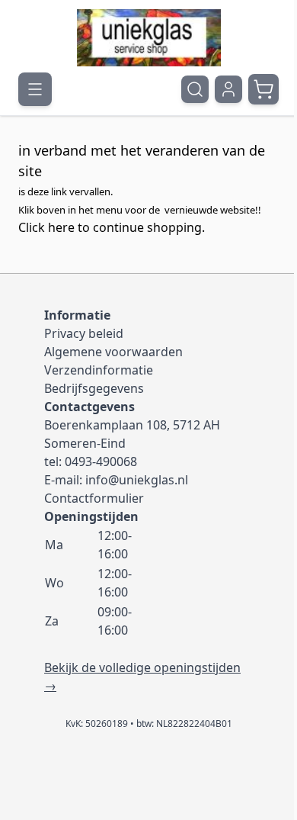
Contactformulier (94, 498)
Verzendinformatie (98, 370)
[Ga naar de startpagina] (148, 37)
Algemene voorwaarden (113, 351)
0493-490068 (101, 461)
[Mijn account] (228, 89)
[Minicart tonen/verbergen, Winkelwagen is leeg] (263, 89)
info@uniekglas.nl (136, 479)
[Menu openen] (35, 89)
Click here (46, 227)
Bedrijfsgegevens (94, 388)
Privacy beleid (83, 333)
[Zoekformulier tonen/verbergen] (195, 89)
